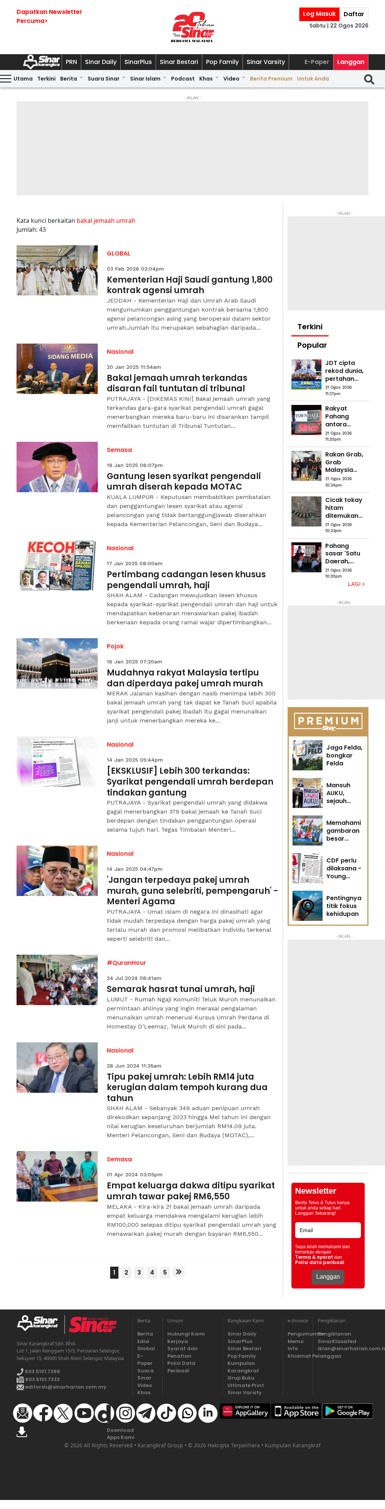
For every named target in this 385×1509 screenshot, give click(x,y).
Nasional (120, 351)
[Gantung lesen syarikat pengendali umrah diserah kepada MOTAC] (57, 467)
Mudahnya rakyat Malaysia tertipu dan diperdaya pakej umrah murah (185, 678)
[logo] (40, 1324)
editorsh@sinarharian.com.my (65, 1386)
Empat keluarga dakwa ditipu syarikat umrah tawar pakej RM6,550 (191, 1191)
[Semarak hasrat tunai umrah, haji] (57, 980)
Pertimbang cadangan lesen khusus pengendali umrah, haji (186, 580)
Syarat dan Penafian (182, 1352)
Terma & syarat (314, 1257)
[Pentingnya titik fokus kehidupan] (308, 906)
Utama (23, 78)
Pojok (115, 646)
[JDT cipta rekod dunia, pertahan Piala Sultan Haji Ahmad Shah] (306, 374)
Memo (296, 1341)
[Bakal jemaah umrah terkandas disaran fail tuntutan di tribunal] (57, 369)
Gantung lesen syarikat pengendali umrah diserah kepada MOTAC (184, 482)
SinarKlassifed (337, 1341)
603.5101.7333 (42, 1379)
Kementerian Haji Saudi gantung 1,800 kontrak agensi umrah (190, 285)
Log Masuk (319, 13)
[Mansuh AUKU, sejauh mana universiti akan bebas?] (308, 793)
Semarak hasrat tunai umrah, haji (181, 989)
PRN (71, 62)
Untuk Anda (313, 78)
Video (231, 78)
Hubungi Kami (186, 1333)
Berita (68, 78)
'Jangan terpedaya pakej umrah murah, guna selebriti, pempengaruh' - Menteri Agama (192, 891)
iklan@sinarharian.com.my (343, 1348)
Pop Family (222, 62)
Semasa (119, 450)
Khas (206, 78)
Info (293, 1348)
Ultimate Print (245, 1385)
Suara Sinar (104, 78)
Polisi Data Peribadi (181, 1367)
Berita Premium (271, 78)
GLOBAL (118, 253)
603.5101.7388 (42, 1371)
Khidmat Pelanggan (298, 1356)
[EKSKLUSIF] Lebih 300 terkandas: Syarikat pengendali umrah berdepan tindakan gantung (190, 782)
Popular (312, 345)
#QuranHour (126, 962)
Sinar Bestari (179, 62)
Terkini (46, 78)
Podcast (183, 78)
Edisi (143, 1341)
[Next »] (179, 1272)
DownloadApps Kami (121, 1434)
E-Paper (317, 62)
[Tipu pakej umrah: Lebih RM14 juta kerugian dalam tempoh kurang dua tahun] (57, 1067)
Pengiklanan (334, 1333)
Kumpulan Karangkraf (243, 1367)
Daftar (354, 14)
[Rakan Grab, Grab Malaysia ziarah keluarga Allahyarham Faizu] (306, 466)
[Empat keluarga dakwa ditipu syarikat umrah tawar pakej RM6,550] (57, 1176)
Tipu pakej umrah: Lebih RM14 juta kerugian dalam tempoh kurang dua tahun (187, 1088)
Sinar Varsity (266, 62)
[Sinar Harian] (192, 27)
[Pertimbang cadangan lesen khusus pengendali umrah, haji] (57, 565)
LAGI (355, 584)
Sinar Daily (101, 62)
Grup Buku (241, 1377)
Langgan (350, 62)
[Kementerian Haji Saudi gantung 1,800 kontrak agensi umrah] (57, 270)
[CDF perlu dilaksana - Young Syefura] (308, 868)
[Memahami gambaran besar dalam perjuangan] (308, 830)
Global (146, 1348)
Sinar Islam (145, 78)
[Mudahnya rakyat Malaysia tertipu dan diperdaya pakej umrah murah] (57, 663)
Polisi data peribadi (319, 1262)
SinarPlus (138, 62)
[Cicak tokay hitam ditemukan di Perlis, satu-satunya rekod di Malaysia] (306, 511)
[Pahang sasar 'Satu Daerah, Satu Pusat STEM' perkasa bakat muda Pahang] (306, 557)
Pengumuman (298, 1333)
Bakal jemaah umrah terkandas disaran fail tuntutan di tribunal (177, 383)
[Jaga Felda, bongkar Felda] (308, 755)
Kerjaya (177, 1341)
